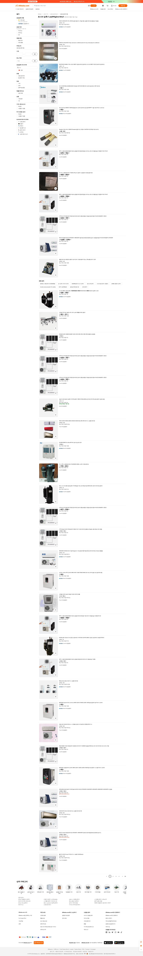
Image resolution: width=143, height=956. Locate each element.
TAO (83, 949)
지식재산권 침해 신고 (89, 926)
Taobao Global (77, 949)
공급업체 (68, 26)
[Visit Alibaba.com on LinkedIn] (109, 932)
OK (35, 54)
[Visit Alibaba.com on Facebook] (106, 932)
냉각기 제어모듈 (73, 903)
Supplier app (72, 942)
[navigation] (27, 445)
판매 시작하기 (109, 918)
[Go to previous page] (106, 876)
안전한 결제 (43, 915)
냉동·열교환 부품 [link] (64, 14)
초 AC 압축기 (84, 286)
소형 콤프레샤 (47, 904)
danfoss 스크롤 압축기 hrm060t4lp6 (47, 283)
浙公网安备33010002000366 (96, 953)
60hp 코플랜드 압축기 (24, 899)
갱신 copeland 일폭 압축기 (51, 903)
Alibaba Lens (27, 942)
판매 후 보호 (43, 923)
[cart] (108, 5)
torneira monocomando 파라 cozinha (48, 286)
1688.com (56, 949)
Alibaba (39, 14)
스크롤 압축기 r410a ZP (100, 899)
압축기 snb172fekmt (63, 286)
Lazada (71, 949)
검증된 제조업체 (66, 915)
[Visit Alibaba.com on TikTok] (121, 932)
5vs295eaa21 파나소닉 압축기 (78, 283)
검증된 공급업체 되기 (110, 923)
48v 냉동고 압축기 (74, 901)
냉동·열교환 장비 (54, 14)
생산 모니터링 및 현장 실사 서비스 (48, 926)
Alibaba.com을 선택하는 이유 (25, 915)
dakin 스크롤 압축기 (74, 899)
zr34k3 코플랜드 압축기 (116, 283)
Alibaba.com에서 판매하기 (112, 915)
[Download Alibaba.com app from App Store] (108, 942)
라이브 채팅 (86, 918)
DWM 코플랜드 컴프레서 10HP (102, 903)
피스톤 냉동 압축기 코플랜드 (102, 283)
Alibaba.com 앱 (85, 942)
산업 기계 (46, 14)
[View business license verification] (85, 954)
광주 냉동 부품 (98, 901)
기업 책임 (21, 921)
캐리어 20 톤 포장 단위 (24, 901)
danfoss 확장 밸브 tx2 (74, 286)
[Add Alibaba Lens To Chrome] (39, 942)
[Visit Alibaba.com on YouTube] (118, 932)
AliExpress (50, 949)
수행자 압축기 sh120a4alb (50, 899)
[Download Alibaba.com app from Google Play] (119, 942)
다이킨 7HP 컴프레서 (74, 904)
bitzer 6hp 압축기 (23, 903)
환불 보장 (42, 918)
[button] (89, 6)
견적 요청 (64, 918)
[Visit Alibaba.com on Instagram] (115, 932)
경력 (20, 923)
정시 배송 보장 (43, 921)
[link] (141, 942)
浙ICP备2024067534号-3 (109, 953)
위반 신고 (86, 929)
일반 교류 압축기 (90, 283)
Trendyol (87, 949)
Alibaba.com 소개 (23, 912)
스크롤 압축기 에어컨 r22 (50, 901)
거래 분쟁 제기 (87, 921)
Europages (93, 949)
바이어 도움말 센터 (88, 915)
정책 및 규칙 (43, 929)
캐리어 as (20, 904)
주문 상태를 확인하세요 (111, 921)
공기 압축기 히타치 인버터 (63, 283)
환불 (85, 923)
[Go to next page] (122, 876)
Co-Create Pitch (22, 918)
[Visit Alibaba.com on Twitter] (112, 932)
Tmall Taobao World (64, 949)
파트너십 (108, 926)
